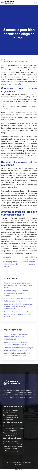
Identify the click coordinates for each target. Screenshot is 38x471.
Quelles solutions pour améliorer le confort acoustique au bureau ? (17, 354)
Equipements (7, 59)
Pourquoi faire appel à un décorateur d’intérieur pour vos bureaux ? (18, 299)
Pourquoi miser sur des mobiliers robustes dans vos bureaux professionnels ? (16, 336)
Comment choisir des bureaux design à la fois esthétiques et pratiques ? (18, 349)
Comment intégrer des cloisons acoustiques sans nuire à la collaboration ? (16, 293)
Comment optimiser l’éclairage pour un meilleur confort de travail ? (10, 262)
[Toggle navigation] (34, 2)
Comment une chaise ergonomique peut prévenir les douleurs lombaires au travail (19, 285)
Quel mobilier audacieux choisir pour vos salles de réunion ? (28, 260)
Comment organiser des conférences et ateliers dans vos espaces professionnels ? (18, 306)
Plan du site (19, 470)
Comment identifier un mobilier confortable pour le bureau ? (15, 343)
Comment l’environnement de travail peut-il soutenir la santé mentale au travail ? (18, 314)
